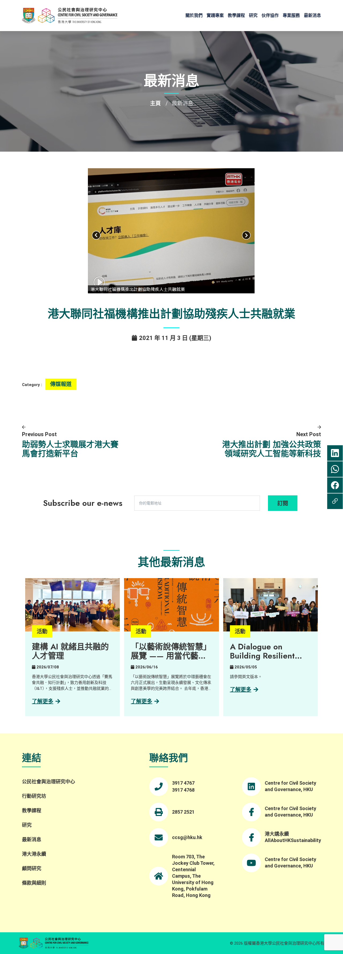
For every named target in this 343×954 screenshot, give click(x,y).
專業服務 (291, 15)
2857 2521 (183, 812)
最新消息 (312, 15)
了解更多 (42, 701)
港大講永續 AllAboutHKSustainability (293, 837)
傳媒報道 (61, 384)
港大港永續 (34, 854)
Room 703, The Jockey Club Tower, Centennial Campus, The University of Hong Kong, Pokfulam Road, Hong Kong (193, 876)
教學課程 (236, 15)
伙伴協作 (270, 15)
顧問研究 (31, 868)
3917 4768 (183, 790)
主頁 (155, 103)
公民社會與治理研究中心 (48, 781)
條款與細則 (34, 883)
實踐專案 (215, 15)
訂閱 (282, 503)
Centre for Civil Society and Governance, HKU (290, 786)
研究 (253, 15)
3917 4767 (183, 783)
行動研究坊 (34, 796)
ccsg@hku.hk (187, 837)
